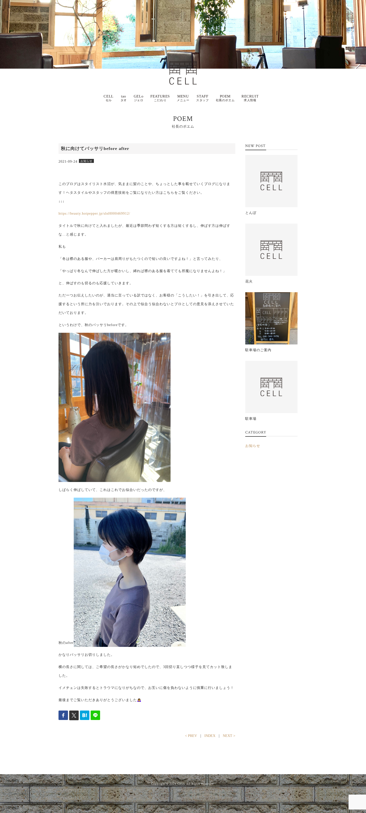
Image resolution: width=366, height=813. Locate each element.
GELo (138, 98)
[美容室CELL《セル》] (183, 65)
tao (124, 98)
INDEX (209, 736)
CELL (108, 98)
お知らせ (252, 446)
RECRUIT (250, 98)
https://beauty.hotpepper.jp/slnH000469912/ (94, 213)
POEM (225, 98)
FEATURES (160, 98)
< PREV (191, 736)
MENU (183, 98)
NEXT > (229, 736)
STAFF (202, 98)
